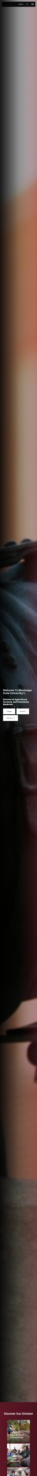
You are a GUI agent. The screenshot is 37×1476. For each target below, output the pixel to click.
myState (21, 4)
